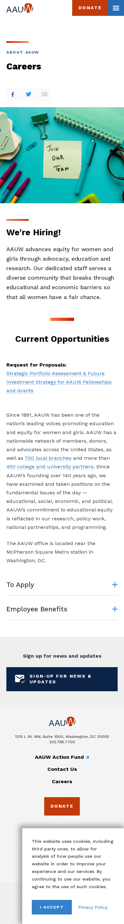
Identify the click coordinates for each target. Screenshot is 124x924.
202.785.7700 (62, 741)
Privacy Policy (92, 907)
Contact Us (62, 769)
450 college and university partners (49, 467)
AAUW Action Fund (59, 757)
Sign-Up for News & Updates (61, 678)
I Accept (52, 907)
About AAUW (22, 52)
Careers (62, 781)
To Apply (20, 585)
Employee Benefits (36, 609)
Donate (90, 7)
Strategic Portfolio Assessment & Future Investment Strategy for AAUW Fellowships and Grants (59, 382)
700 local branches (48, 458)
